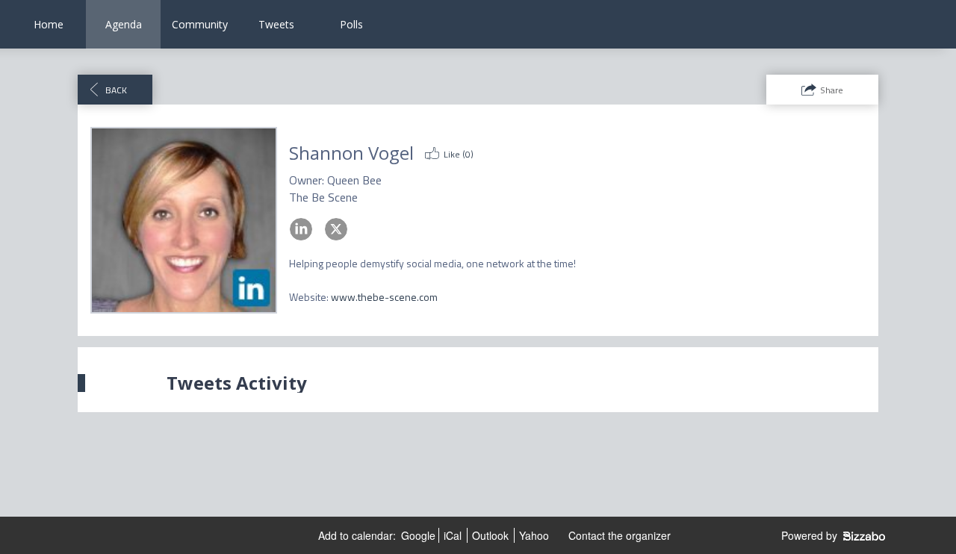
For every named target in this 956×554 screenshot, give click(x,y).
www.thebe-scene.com (384, 297)
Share (831, 90)
